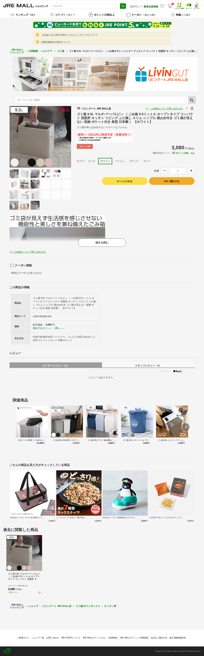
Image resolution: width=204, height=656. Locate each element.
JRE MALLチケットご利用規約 (134, 638)
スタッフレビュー (148, 365)
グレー (146, 161)
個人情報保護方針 (178, 638)
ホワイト (105, 161)
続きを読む (102, 242)
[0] (170, 6)
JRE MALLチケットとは (94, 638)
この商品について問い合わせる (166, 108)
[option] (40, 137)
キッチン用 (110, 606)
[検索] (192, 100)
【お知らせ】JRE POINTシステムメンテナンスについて (69, 35)
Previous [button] (24, 136)
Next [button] (57, 136)
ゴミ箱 (61, 51)
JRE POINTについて (70, 638)
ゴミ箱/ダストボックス (88, 606)
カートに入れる (124, 181)
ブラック (134, 161)
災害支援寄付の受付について (55, 42)
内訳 (192, 153)
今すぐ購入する (171, 181)
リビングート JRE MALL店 (56, 606)
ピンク (91, 161)
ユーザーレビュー (56, 365)
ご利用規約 (112, 638)
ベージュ (119, 161)
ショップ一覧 (38, 638)
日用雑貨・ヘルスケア (40, 51)
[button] (186, 427)
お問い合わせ (52, 638)
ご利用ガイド (23, 638)
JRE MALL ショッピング (17, 51)
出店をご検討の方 (159, 638)
